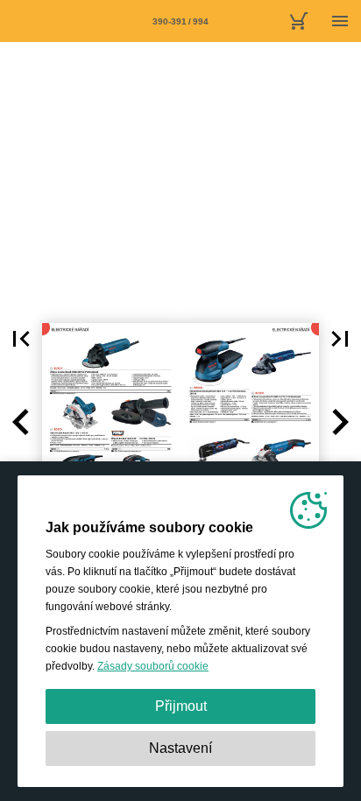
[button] (21, 339)
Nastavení (180, 748)
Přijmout (181, 706)
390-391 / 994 (180, 21)
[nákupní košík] (298, 21)
